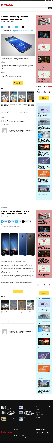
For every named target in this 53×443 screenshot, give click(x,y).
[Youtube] (51, 0)
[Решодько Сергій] (2, 21)
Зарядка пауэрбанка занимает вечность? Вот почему (44, 115)
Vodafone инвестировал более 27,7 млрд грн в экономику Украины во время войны (44, 28)
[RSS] (40, 433)
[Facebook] (45, 0)
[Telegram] (42, 433)
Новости (5, 101)
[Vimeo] (49, 0)
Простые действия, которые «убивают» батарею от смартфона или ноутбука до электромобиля (43, 154)
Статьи (39, 113)
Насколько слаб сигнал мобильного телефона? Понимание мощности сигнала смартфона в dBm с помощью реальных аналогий (44, 196)
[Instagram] (47, 0)
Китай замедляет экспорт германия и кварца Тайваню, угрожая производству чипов (44, 140)
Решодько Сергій (6, 21)
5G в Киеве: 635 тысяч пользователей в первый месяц (44, 53)
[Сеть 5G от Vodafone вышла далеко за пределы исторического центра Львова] (44, 74)
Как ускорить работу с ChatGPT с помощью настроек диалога (10, 407)
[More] (30, 27)
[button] (50, 5)
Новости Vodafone (41, 78)
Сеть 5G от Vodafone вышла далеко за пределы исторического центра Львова (44, 80)
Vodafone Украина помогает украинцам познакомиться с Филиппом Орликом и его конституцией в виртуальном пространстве (44, 66)
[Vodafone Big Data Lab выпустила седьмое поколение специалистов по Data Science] (44, 34)
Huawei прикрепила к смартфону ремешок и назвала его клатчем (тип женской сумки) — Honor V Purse (5, 97)
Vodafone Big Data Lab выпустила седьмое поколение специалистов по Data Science (44, 41)
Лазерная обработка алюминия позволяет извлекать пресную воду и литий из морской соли (44, 127)
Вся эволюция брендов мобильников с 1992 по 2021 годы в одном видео (30, 96)
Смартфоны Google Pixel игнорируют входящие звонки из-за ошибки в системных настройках (13, 97)
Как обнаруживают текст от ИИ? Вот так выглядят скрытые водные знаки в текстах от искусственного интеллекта (43, 181)
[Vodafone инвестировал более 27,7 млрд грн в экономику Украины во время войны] (44, 21)
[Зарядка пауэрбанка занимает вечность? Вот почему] (44, 109)
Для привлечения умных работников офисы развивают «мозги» (21, 97)
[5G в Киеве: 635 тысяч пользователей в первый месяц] (44, 47)
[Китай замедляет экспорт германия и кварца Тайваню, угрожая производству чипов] (44, 134)
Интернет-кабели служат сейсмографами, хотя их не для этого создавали (44, 167)
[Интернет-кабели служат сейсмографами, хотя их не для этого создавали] (44, 160)
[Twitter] (48, 0)
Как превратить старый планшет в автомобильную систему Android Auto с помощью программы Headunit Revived (11, 419)
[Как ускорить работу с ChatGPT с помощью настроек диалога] (3, 407)
